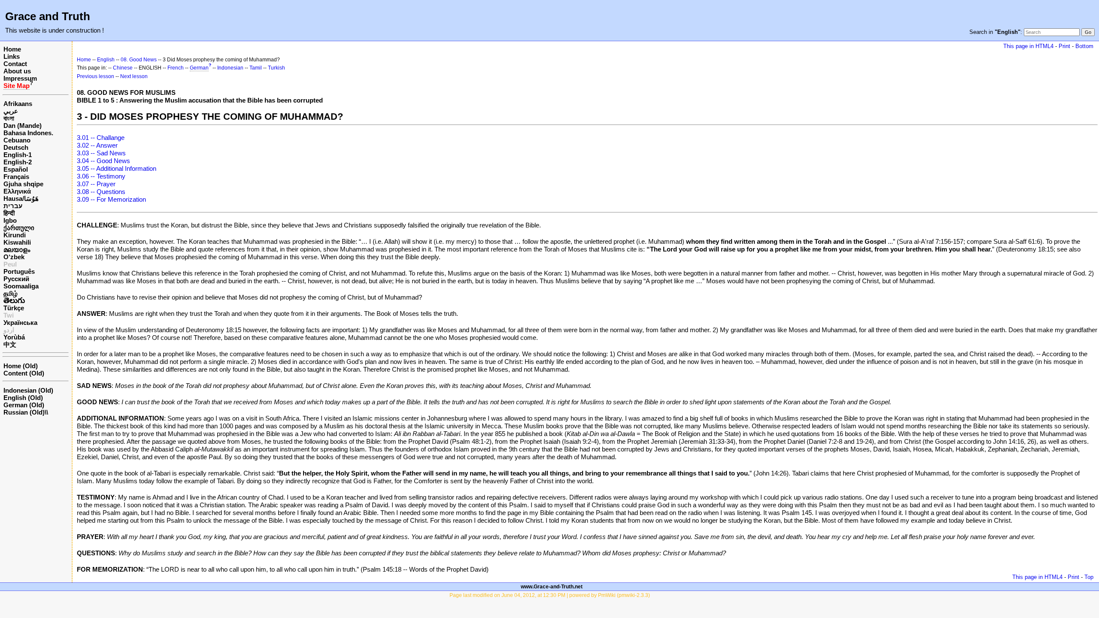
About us (17, 71)
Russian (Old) (24, 412)
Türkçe (13, 308)
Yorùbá (14, 337)
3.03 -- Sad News (101, 153)
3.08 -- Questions (101, 191)
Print (1064, 46)
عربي (10, 111)
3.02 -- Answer (97, 145)
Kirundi (14, 235)
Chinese (123, 68)
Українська (20, 322)
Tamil (255, 68)
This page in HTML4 (1028, 46)
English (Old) (23, 397)
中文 (9, 344)
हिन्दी (9, 213)
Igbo (10, 220)
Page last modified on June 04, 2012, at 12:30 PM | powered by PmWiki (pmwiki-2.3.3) (549, 595)
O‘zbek (13, 257)
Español (15, 169)
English (106, 60)
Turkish (276, 68)
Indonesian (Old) (28, 390)
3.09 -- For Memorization (111, 199)
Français (16, 176)
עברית (12, 205)
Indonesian (230, 68)
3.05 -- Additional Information (116, 168)
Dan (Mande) (22, 125)
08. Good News (139, 60)
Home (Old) (20, 366)
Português (19, 271)
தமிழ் (10, 293)
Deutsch (15, 147)
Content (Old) (23, 373)
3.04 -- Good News (103, 160)
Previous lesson (95, 76)
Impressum (20, 78)
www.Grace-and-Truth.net (552, 587)
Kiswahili (17, 242)
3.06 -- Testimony (101, 176)
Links (11, 56)
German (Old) (23, 405)
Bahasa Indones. (28, 132)
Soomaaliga (21, 286)
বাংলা (8, 118)
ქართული (18, 227)
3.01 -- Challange (100, 137)
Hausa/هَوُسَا (21, 198)
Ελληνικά (17, 191)
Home (12, 49)
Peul (10, 264)
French (175, 68)
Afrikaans (17, 103)
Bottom (1084, 46)
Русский (16, 278)
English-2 (17, 162)
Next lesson (134, 76)
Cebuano (16, 140)
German (199, 68)
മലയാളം (16, 249)
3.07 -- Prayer (96, 184)
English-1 (17, 154)
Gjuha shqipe (23, 184)
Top (1088, 577)
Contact (15, 63)
